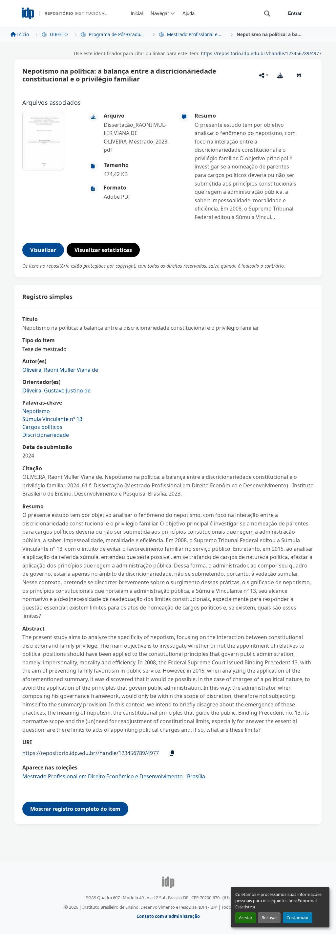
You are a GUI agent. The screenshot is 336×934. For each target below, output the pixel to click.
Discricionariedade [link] (45, 434)
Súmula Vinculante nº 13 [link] (52, 419)
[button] (264, 13)
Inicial (137, 13)
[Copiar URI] (171, 753)
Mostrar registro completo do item (75, 808)
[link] (137, 137)
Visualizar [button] (43, 250)
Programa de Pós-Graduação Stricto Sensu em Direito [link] (117, 34)
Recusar (269, 918)
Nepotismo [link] (36, 411)
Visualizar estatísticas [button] (103, 250)
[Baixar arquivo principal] (280, 75)
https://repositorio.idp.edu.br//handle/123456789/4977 (261, 53)
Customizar (297, 918)
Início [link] (23, 34)
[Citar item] (299, 75)
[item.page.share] (264, 75)
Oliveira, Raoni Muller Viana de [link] (60, 369)
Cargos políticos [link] (42, 427)
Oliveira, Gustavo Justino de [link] (56, 390)
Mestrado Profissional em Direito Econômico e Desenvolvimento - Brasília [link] (195, 34)
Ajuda (188, 13)
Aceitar (245, 918)
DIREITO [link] (59, 34)
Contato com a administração (168, 916)
